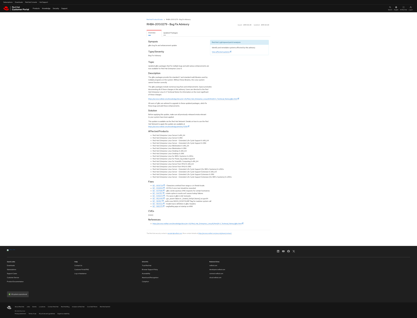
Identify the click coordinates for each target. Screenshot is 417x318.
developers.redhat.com (217, 269)
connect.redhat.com (216, 273)
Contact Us (78, 265)
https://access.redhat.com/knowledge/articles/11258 (168, 126)
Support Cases (12, 273)
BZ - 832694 (158, 188)
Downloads (19, 2)
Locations (42, 307)
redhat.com (213, 265)
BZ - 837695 (158, 191)
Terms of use (32, 314)
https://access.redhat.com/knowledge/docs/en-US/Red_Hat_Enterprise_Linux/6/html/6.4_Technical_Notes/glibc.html (192, 99)
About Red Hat (19, 307)
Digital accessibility (63, 314)
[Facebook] (288, 252)
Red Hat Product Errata (155, 19)
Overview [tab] (151, 33)
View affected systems (221, 52)
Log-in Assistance (80, 273)
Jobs (28, 307)
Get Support (43, 2)
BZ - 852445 (158, 198)
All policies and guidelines (47, 314)
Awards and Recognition (150, 277)
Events (34, 307)
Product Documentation (15, 282)
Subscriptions (7, 2)
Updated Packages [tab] (170, 33)
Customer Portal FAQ (81, 269)
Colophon (145, 282)
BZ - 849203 (158, 196)
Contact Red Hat (53, 307)
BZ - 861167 (157, 201)
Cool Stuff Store (92, 307)
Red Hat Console (31, 2)
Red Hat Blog (65, 307)
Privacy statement (20, 314)
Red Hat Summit (105, 307)
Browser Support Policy (150, 269)
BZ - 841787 (158, 193)
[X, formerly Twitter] (293, 252)
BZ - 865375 (158, 206)
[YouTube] (283, 252)
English (396, 10)
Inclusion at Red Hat (78, 307)
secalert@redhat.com (175, 233)
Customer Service (13, 277)
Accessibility (146, 273)
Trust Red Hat (146, 265)
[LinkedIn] (278, 252)
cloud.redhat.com (215, 277)
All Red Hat (403, 10)
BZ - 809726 (158, 185)
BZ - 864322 (158, 204)
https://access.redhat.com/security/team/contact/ (215, 233)
